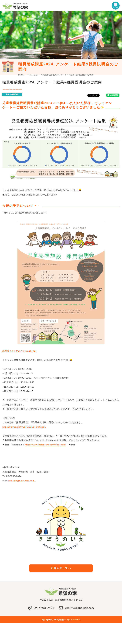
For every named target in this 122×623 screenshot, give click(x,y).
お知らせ (33, 75)
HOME (21, 75)
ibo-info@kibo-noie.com (21, 480)
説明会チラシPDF (19, 351)
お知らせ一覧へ (61, 568)
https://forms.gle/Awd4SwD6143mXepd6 (24, 427)
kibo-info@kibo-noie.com (79, 607)
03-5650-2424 (44, 608)
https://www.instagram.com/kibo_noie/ (45, 444)
